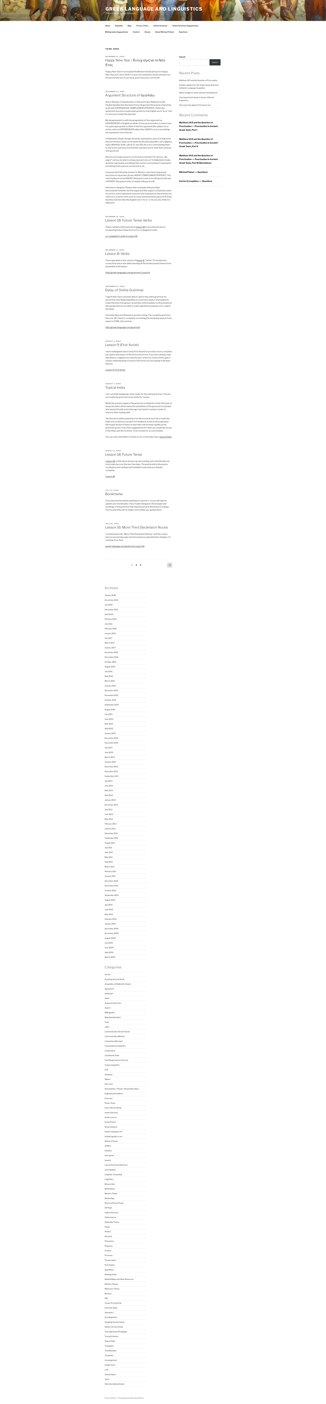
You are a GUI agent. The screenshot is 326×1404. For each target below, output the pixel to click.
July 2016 (108, 671)
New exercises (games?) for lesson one (195, 105)
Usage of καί (110, 1365)
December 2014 (111, 738)
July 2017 (108, 638)
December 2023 (111, 609)
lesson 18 (140, 227)
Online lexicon (110, 1217)
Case (107, 1022)
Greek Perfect (110, 1122)
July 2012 (108, 809)
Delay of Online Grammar (124, 290)
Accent (108, 974)
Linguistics (109, 1179)
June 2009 (109, 947)
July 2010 (109, 905)
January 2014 (110, 762)
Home (107, 26)
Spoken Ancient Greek (114, 1327)
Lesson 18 (110, 461)
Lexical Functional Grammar (116, 1165)
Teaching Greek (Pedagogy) (116, 1332)
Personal (108, 1236)
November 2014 (111, 743)
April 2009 (109, 952)
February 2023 (111, 619)
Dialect (107, 1079)
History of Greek (111, 1141)
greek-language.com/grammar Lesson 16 (125, 546)
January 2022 (110, 633)
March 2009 (110, 957)
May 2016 (109, 676)
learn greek (109, 1155)
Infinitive (108, 1151)
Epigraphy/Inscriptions (114, 1093)
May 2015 (109, 724)
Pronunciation (110, 1260)
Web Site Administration (114, 1384)
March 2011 (109, 867)
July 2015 (108, 714)
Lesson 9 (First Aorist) (122, 345)
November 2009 (112, 933)
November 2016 (111, 657)
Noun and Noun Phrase (114, 1203)
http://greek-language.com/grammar (122, 327)
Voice (107, 1379)
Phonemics (109, 1241)
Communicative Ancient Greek (117, 1031)
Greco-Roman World (113, 1108)
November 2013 (111, 771)
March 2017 (110, 643)
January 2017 (110, 648)
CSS (106, 1070)
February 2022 (111, 628)
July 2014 (108, 748)
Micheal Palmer (186, 172)
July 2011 (108, 847)
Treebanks (109, 1355)
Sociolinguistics (111, 1317)
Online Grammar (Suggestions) (185, 26)
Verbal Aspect (110, 1374)
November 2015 (111, 695)
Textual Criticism (111, 1336)
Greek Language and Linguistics (153, 9)
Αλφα (147, 32)
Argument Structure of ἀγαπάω (130, 95)
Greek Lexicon (111, 1117)
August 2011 (110, 843)
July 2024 (109, 605)
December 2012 (111, 805)
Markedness (110, 1189)
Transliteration (110, 1350)
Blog (130, 26)
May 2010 (109, 914)
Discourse (109, 1084)
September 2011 (111, 838)
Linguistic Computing (113, 1174)
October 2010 (110, 890)
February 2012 (110, 824)
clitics (107, 1027)
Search (182, 57)
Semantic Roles (111, 1308)
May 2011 (109, 857)
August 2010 (110, 900)
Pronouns (109, 1255)
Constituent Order (112, 1055)
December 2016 (111, 652)
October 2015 (110, 700)
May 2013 (109, 790)
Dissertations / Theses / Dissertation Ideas (122, 1089)
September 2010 (112, 895)
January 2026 (110, 595)
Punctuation (110, 1265)
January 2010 (110, 924)
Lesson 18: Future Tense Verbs (128, 220)
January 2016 (110, 686)
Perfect (108, 1231)
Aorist (107, 998)
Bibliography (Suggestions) (116, 32)
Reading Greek (111, 1274)
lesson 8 (140, 260)
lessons (108, 1160)
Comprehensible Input (114, 1041)
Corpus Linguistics (112, 1065)
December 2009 (111, 928)
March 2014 (110, 757)
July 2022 (108, 624)
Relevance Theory (112, 1289)
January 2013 (110, 800)
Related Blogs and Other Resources (119, 1279)
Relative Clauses (111, 1284)
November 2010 (111, 886)
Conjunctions (110, 1051)
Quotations (109, 1270)
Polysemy (109, 1246)
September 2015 (112, 705)
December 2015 (111, 690)
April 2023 (109, 614)
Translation (109, 1346)
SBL (106, 1298)
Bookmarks (114, 494)
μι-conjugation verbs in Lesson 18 (121, 236)
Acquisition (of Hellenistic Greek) (118, 984)
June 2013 (109, 786)
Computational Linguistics (115, 1046)
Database (109, 1074)
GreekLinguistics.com (113, 1136)
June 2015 (109, 719)
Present (108, 1251)
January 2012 (110, 829)
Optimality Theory (112, 1222)
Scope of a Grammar (113, 1303)
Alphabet (119, 26)
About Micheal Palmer (164, 32)
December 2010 (111, 881)
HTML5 (108, 1146)
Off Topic (108, 1208)
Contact (136, 32)
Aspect (108, 1008)
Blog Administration (113, 1017)
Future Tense (110, 1103)
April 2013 (109, 795)
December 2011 (111, 833)
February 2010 (111, 919)
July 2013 (108, 781)
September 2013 (112, 776)
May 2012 (109, 819)
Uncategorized (111, 1360)
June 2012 (109, 814)
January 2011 (110, 876)
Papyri (107, 1227)
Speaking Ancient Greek (114, 1322)
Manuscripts (110, 1184)
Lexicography (110, 1170)
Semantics (109, 1312)
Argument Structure (113, 1003)
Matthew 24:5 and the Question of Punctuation (198, 80)
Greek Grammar (111, 1112)
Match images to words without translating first (198, 93)
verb (106, 1370)
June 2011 (109, 852)
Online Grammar (160, 26)
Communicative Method (115, 1036)
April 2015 (109, 728)
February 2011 (110, 871)
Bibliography (110, 1012)
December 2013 (111, 766)
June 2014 (109, 752)
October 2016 (110, 662)
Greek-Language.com (113, 1131)
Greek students (111, 1127)
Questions (183, 32)
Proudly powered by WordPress (131, 1398)
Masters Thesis (111, 1193)
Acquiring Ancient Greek (114, 979)
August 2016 (110, 667)
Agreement (109, 989)
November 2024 (111, 600)
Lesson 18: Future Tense (123, 454)
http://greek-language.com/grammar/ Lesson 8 (127, 272)
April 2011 (109, 862)
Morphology (109, 1198)
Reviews (108, 1293)
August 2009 (110, 938)
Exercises (109, 1098)
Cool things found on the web (116, 1060)
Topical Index (115, 387)
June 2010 (109, 909)
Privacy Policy (142, 26)
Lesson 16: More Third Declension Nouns (136, 527)
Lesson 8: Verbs (117, 254)
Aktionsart (109, 993)
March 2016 (110, 681)
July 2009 (109, 943)
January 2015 (110, 733)
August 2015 (110, 709)
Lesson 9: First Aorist (115, 370)
